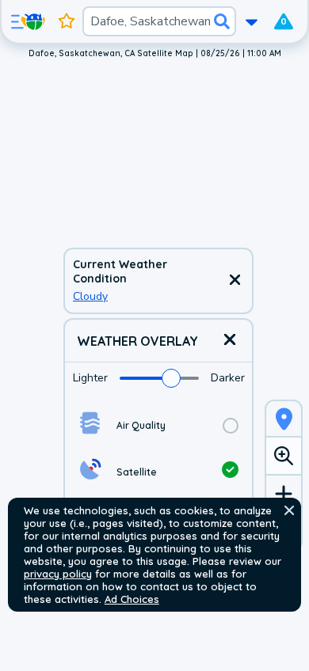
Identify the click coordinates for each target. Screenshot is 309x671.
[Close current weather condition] (234, 280)
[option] (158, 425)
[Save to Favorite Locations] (66, 21)
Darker (228, 377)
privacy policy (58, 573)
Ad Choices (132, 599)
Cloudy (90, 296)
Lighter (90, 377)
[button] (289, 510)
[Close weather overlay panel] (229, 341)
